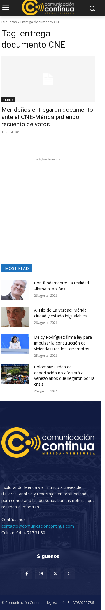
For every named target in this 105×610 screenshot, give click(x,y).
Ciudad (8, 100)
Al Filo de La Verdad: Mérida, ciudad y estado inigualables (61, 313)
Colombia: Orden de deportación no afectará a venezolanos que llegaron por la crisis (64, 375)
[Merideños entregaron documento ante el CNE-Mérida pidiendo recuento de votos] (48, 79)
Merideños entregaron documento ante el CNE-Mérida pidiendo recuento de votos (47, 117)
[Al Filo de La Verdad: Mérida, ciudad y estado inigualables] (15, 317)
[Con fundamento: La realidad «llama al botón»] (15, 290)
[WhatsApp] (69, 573)
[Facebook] (26, 573)
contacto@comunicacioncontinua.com (37, 526)
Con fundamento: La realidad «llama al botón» (61, 285)
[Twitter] (55, 573)
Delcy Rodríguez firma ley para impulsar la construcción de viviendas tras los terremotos (63, 342)
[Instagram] (41, 573)
